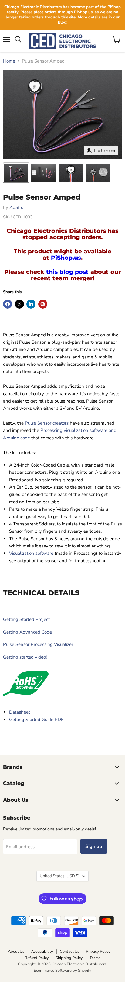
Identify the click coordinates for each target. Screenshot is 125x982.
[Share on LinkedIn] (30, 304)
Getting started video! (25, 657)
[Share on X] (19, 304)
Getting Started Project (26, 619)
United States (59, 876)
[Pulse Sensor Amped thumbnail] (16, 172)
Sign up (93, 846)
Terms (95, 958)
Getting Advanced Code (27, 632)
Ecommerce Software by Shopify (62, 970)
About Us (16, 951)
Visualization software (31, 553)
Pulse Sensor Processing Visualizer (38, 644)
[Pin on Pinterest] (42, 304)
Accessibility (42, 951)
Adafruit (17, 207)
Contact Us (69, 951)
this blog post (67, 271)
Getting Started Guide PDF (36, 720)
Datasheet (19, 712)
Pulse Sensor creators (47, 423)
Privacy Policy (98, 951)
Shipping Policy (69, 958)
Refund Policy (37, 958)
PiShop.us (66, 257)
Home (9, 61)
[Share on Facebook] (7, 304)
